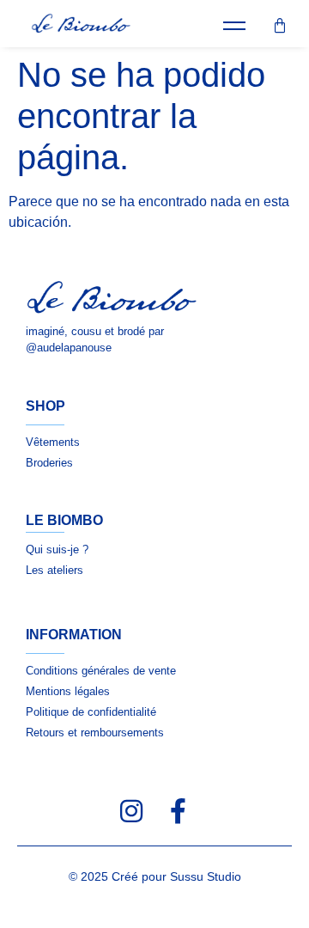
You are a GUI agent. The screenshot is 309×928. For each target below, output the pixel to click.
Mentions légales (68, 691)
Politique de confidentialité (91, 711)
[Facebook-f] (178, 811)
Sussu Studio (205, 876)
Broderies (49, 462)
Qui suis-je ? (57, 549)
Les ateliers (54, 570)
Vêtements (53, 442)
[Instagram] (131, 811)
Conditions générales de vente (101, 670)
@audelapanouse (69, 347)
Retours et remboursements (95, 732)
